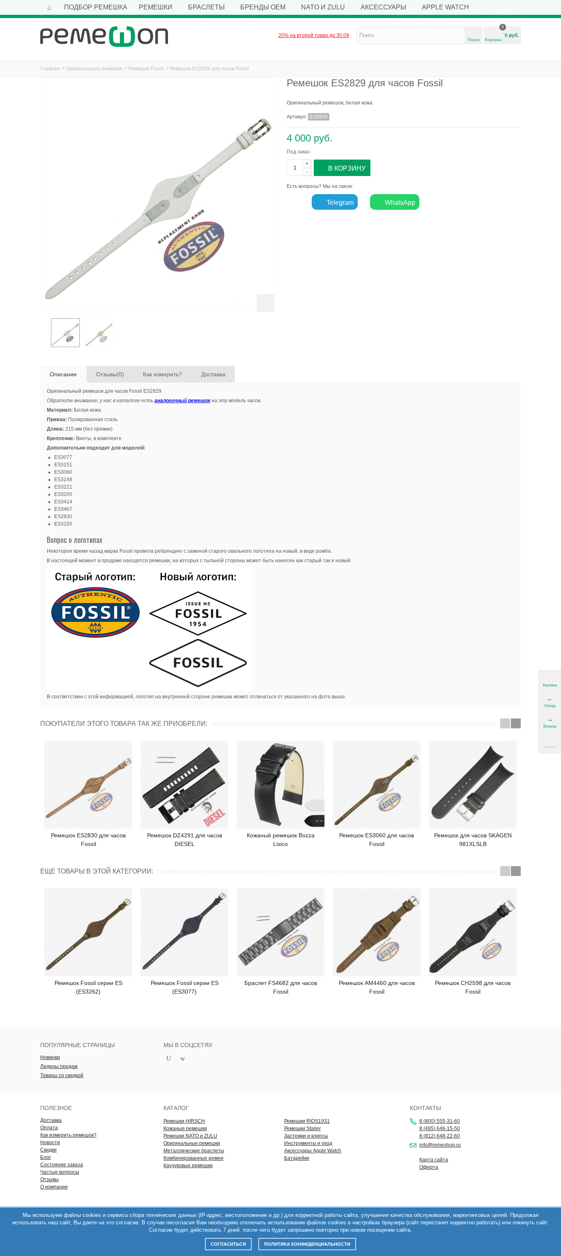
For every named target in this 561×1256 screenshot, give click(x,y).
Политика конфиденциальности (307, 1244)
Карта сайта (433, 1160)
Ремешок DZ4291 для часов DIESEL (184, 839)
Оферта (428, 1167)
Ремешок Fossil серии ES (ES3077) (184, 987)
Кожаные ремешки (185, 1128)
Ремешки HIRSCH (184, 1121)
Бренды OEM (262, 7)
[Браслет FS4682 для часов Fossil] (280, 932)
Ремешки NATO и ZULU (190, 1136)
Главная (50, 69)
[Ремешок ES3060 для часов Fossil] (377, 785)
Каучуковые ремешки (188, 1165)
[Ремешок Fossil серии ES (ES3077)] (184, 932)
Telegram (339, 202)
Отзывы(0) (110, 374)
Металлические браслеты (193, 1151)
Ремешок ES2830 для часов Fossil (88, 839)
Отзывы (49, 1179)
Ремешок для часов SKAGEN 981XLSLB (473, 839)
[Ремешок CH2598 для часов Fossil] (473, 932)
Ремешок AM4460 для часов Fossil (377, 987)
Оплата (49, 1128)
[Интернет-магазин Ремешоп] (104, 36)
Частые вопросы (59, 1172)
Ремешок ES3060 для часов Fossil (376, 839)
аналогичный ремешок (182, 400)
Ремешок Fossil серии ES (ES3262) (88, 987)
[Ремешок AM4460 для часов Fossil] (377, 932)
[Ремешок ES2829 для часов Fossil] (65, 332)
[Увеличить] (265, 302)
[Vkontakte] (196, 1059)
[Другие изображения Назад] (44, 335)
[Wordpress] (182, 1059)
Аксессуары (383, 7)
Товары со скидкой (61, 1075)
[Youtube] (168, 1059)
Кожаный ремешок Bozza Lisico (281, 839)
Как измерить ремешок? (68, 1135)
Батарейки (296, 1158)
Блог (45, 1157)
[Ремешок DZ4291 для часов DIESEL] (184, 785)
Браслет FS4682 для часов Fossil (280, 987)
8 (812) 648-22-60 (439, 1136)
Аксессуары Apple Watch (312, 1151)
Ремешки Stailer (302, 1128)
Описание (63, 374)
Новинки (50, 1057)
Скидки (48, 1150)
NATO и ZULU (323, 7)
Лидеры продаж (59, 1066)
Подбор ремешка (95, 7)
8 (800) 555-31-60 (439, 1121)
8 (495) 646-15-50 (439, 1128)
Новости (50, 1142)
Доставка (213, 374)
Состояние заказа (61, 1165)
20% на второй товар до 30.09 (313, 35)
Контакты (425, 1108)
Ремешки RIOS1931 (307, 1121)
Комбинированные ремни (193, 1158)
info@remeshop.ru (440, 1145)
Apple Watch (445, 7)
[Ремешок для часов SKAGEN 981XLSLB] (473, 785)
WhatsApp (399, 202)
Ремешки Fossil (146, 69)
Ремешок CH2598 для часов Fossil (472, 987)
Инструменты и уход (308, 1143)
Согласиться (228, 1244)
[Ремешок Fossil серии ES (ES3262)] (88, 932)
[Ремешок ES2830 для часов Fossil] (88, 785)
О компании (54, 1187)
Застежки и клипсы (306, 1136)
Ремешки (155, 7)
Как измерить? (162, 374)
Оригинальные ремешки (94, 69)
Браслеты (206, 7)
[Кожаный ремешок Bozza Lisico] (280, 785)
